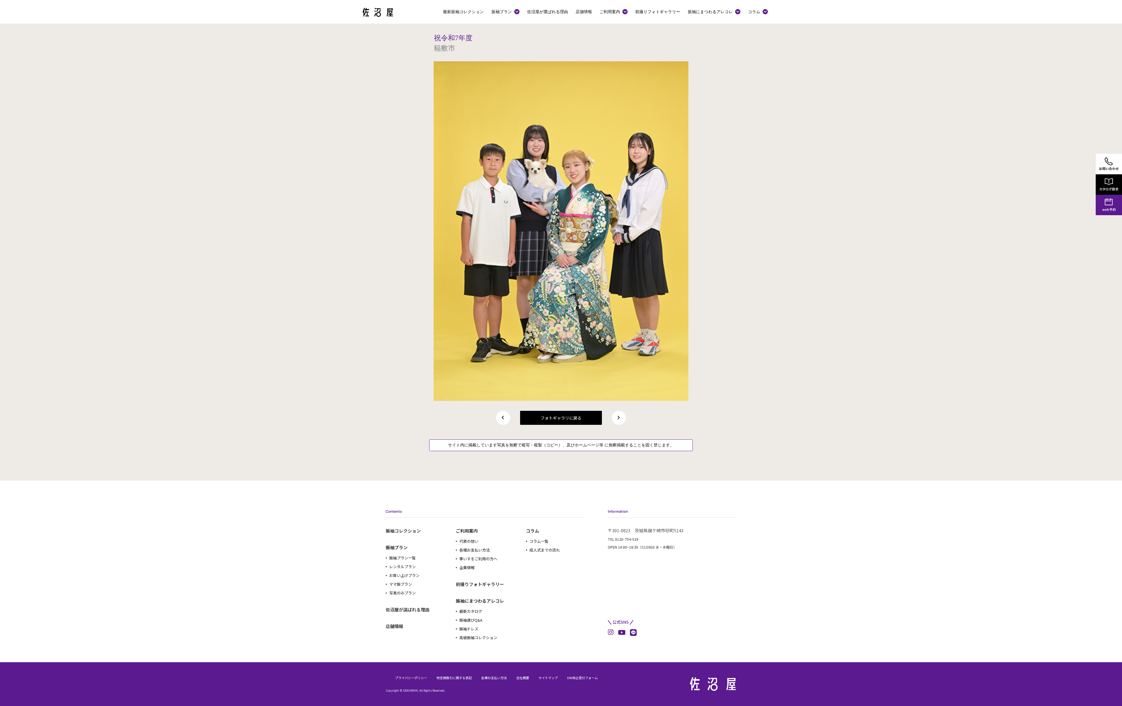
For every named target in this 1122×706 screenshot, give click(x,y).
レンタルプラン (402, 566)
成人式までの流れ (544, 550)
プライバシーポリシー (411, 677)
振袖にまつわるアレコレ (710, 11)
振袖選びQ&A (470, 620)
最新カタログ (470, 611)
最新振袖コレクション (463, 11)
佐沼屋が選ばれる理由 (547, 11)
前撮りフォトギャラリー (657, 11)
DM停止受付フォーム (582, 677)
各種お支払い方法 (474, 550)
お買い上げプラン (404, 575)
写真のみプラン (402, 593)
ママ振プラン (400, 584)
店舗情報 (584, 11)
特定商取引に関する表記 (454, 677)
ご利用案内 (610, 11)
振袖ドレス (468, 629)
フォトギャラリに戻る (561, 418)
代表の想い (468, 541)
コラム (754, 11)
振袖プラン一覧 (402, 558)
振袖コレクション (403, 531)
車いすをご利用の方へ (478, 558)
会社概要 (522, 677)
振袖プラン (501, 11)
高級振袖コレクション (478, 637)
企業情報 (467, 567)
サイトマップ (548, 677)
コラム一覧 (538, 541)
